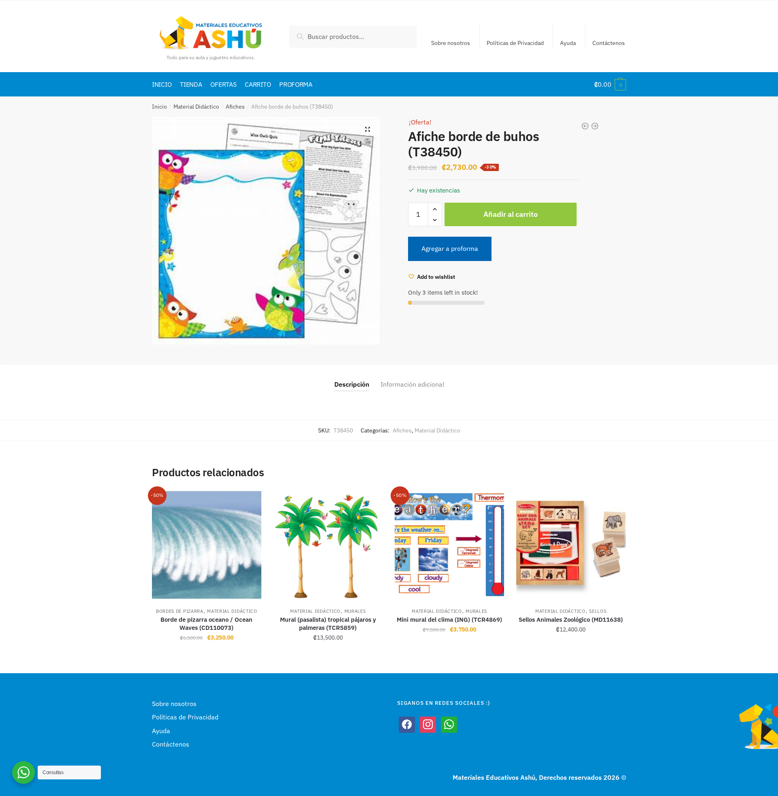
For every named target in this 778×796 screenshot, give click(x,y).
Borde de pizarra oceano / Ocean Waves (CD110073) (206, 623)
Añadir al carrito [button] (206, 655)
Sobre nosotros (450, 43)
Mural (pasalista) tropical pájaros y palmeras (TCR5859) (328, 623)
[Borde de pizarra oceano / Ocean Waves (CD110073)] (206, 545)
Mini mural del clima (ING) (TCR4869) (449, 619)
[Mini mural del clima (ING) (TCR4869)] (449, 545)
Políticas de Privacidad (515, 43)
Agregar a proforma (449, 248)
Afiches (235, 106)
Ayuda (568, 43)
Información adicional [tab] (412, 384)
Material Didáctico (196, 106)
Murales (355, 611)
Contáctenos (608, 43)
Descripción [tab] (351, 384)
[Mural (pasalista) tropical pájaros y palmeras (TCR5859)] (328, 545)
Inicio (159, 106)
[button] (367, 129)
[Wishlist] (249, 502)
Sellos (597, 611)
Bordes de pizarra (179, 611)
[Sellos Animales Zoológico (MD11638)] (571, 545)
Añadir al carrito (510, 214)
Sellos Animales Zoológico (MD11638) (571, 619)
